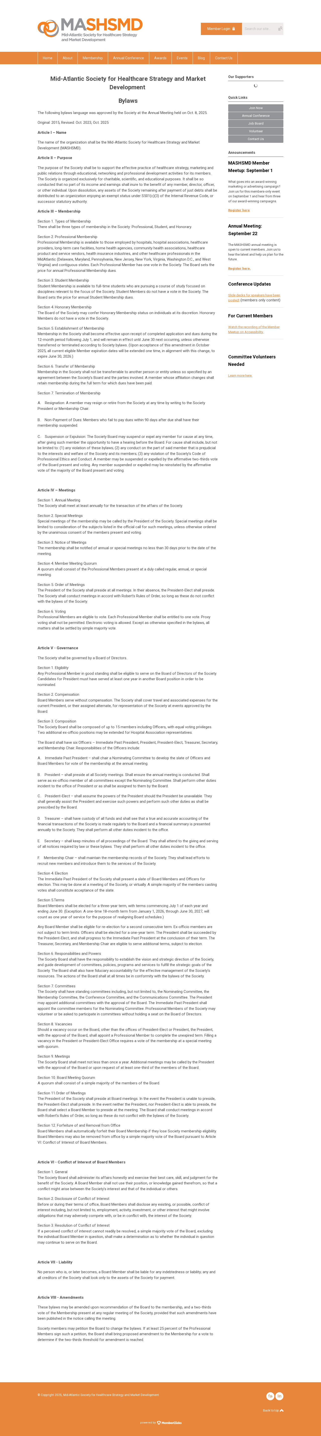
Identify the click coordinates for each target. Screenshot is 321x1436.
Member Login (218, 29)
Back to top (271, 1410)
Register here (239, 210)
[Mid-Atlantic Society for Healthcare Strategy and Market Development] (90, 40)
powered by (148, 1422)
